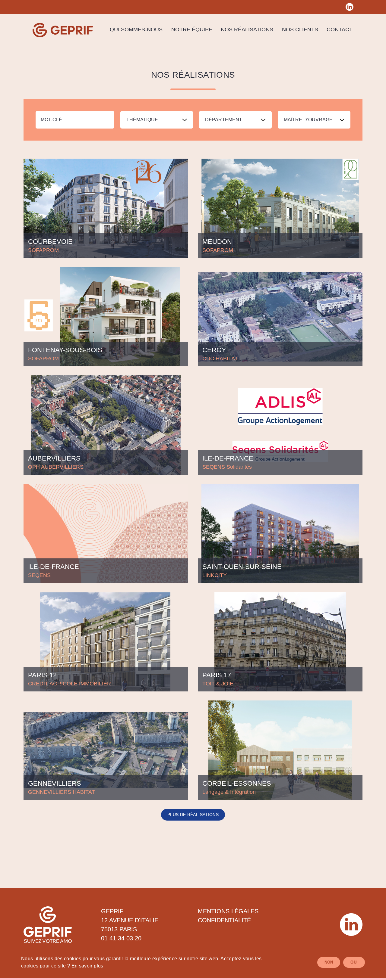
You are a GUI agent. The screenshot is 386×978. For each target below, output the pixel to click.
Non (328, 962)
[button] (156, 120)
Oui (354, 962)
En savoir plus (87, 965)
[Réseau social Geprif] (349, 7)
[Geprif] (63, 30)
